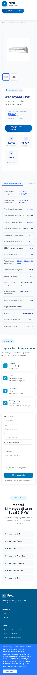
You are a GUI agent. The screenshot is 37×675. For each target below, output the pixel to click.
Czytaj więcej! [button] (22, 666)
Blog (5, 613)
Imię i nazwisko (9, 416)
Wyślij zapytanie (18, 475)
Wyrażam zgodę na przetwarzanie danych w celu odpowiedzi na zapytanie (19, 468)
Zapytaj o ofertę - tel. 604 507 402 (18, 128)
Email (6, 425)
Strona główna (6, 23)
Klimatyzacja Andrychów (16, 556)
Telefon (7, 434)
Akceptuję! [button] (9, 671)
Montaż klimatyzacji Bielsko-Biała (15, 630)
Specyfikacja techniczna (12, 183)
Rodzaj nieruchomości (12, 442)
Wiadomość (8, 451)
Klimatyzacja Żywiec (14, 541)
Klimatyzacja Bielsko (14, 534)
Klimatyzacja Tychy (14, 578)
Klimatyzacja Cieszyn (15, 549)
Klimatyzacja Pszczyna (15, 571)
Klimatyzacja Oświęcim (15, 563)
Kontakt (6, 617)
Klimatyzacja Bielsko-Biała (12, 637)
